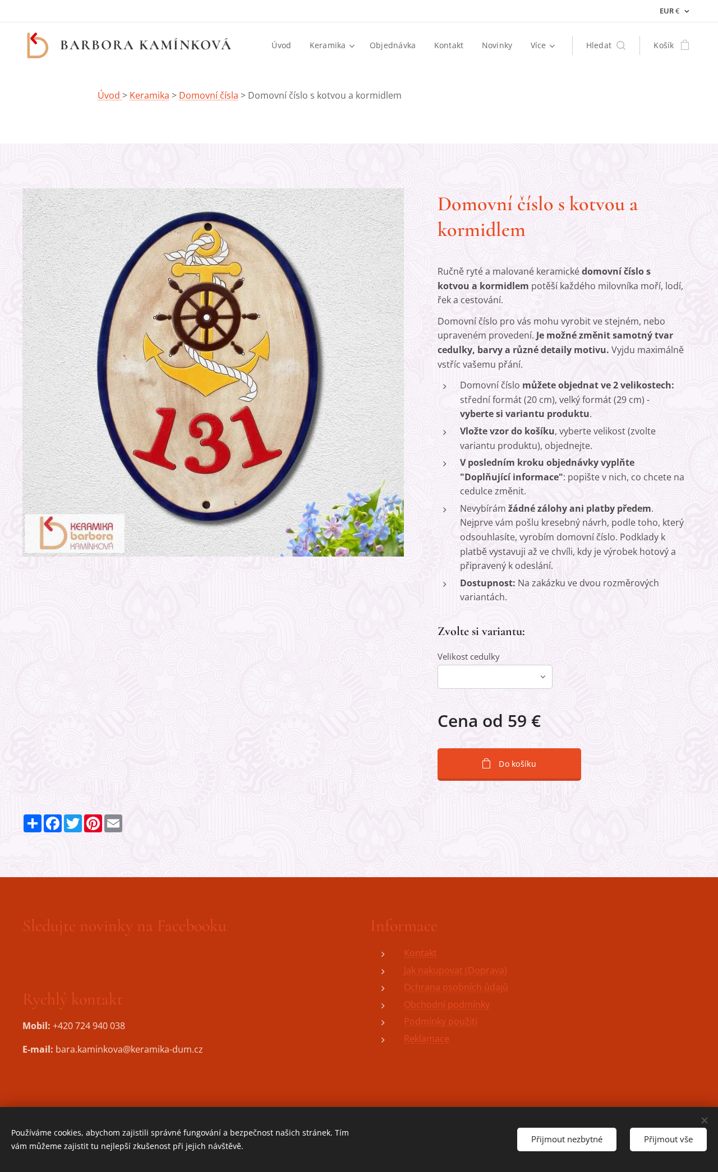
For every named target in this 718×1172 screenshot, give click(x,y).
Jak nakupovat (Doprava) (455, 970)
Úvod (110, 95)
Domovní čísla (208, 95)
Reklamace (426, 1038)
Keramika (149, 95)
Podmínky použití (440, 1021)
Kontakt (420, 953)
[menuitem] (284, 45)
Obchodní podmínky (447, 1004)
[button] (606, 45)
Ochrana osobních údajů (456, 987)
